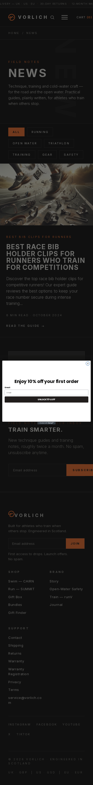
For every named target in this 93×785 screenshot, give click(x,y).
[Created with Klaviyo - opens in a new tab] (46, 423)
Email (7, 387)
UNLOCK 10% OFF (46, 399)
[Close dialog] (88, 363)
